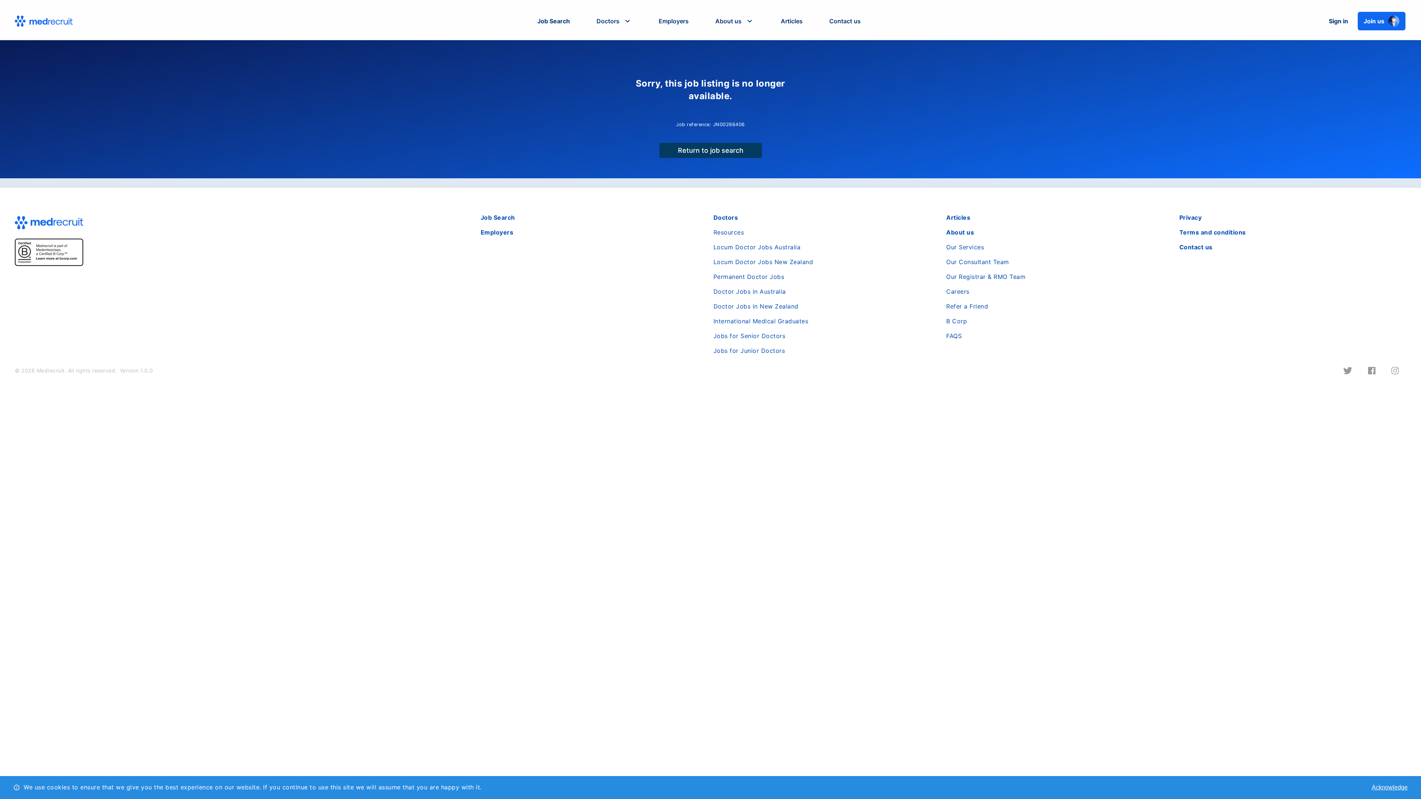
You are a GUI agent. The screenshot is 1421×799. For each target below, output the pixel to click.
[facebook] (1371, 370)
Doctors (725, 217)
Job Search (553, 21)
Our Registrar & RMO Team (985, 276)
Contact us (845, 21)
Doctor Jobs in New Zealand (756, 306)
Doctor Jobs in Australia (749, 291)
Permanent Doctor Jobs (749, 276)
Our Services (965, 247)
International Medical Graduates (761, 321)
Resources (728, 232)
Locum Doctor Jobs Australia (757, 247)
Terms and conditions (1212, 232)
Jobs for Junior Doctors (749, 350)
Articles (792, 21)
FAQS (954, 336)
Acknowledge (1390, 787)
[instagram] (1395, 370)
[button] (614, 21)
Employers (674, 21)
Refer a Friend (967, 306)
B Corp (956, 321)
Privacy (1190, 217)
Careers (958, 291)
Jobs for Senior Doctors (749, 336)
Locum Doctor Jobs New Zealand (763, 262)
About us (960, 232)
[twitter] (1347, 370)
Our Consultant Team (977, 262)
